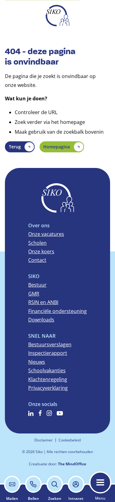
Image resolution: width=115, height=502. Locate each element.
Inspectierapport (47, 353)
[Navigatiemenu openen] (100, 482)
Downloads (41, 319)
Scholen (37, 243)
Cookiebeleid (70, 440)
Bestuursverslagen (49, 344)
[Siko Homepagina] (57, 15)
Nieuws (36, 362)
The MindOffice (72, 464)
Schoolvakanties (47, 370)
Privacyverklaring (48, 388)
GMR (33, 293)
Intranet (75, 498)
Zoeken (54, 498)
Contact (37, 260)
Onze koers (41, 251)
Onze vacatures (46, 234)
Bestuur (37, 284)
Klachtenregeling (47, 379)
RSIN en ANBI (43, 302)
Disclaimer (43, 440)
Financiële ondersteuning (57, 311)
